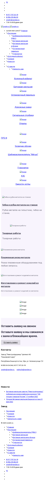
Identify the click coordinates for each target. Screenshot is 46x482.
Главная (24, 31)
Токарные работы (11, 233)
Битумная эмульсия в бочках (24, 437)
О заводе (11, 66)
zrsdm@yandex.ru (12, 20)
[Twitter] (7, 3)
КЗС (23, 176)
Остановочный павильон (23, 95)
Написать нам (18, 69)
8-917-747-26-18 (12, 15)
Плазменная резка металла (15, 257)
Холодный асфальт (15, 56)
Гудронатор (17, 54)
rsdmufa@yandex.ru (24, 370)
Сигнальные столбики (23, 115)
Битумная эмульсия (20, 41)
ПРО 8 (4, 138)
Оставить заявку (11, 342)
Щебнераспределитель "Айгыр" (23, 154)
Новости (11, 61)
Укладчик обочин (23, 146)
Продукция (12, 33)
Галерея (11, 59)
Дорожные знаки (23, 107)
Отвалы (23, 123)
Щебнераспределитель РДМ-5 (24, 432)
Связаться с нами (14, 419)
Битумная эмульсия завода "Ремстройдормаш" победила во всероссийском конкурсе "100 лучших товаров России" (24, 394)
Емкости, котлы (23, 184)
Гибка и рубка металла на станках (20, 205)
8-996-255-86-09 (12, 17)
